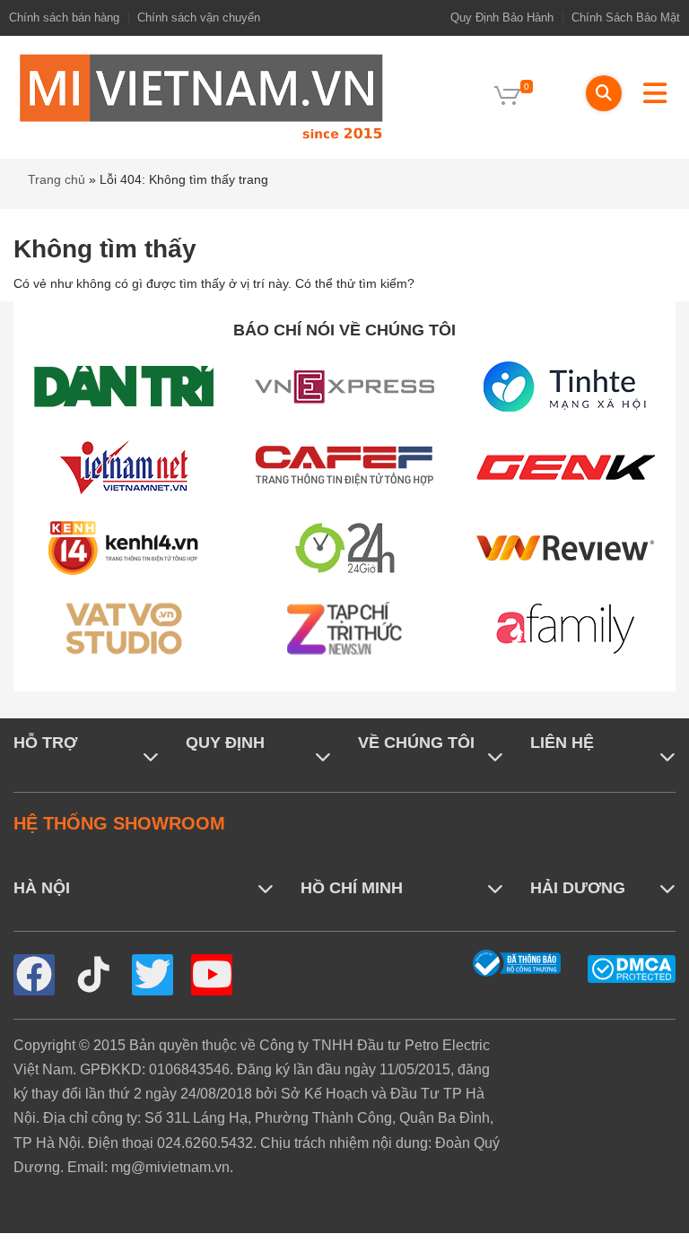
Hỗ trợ (45, 743)
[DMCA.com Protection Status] (632, 968)
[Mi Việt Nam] (200, 95)
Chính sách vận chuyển (198, 17)
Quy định (225, 743)
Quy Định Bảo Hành (502, 17)
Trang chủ (56, 179)
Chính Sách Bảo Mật (625, 17)
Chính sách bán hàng (64, 17)
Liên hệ (562, 743)
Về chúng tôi (416, 743)
